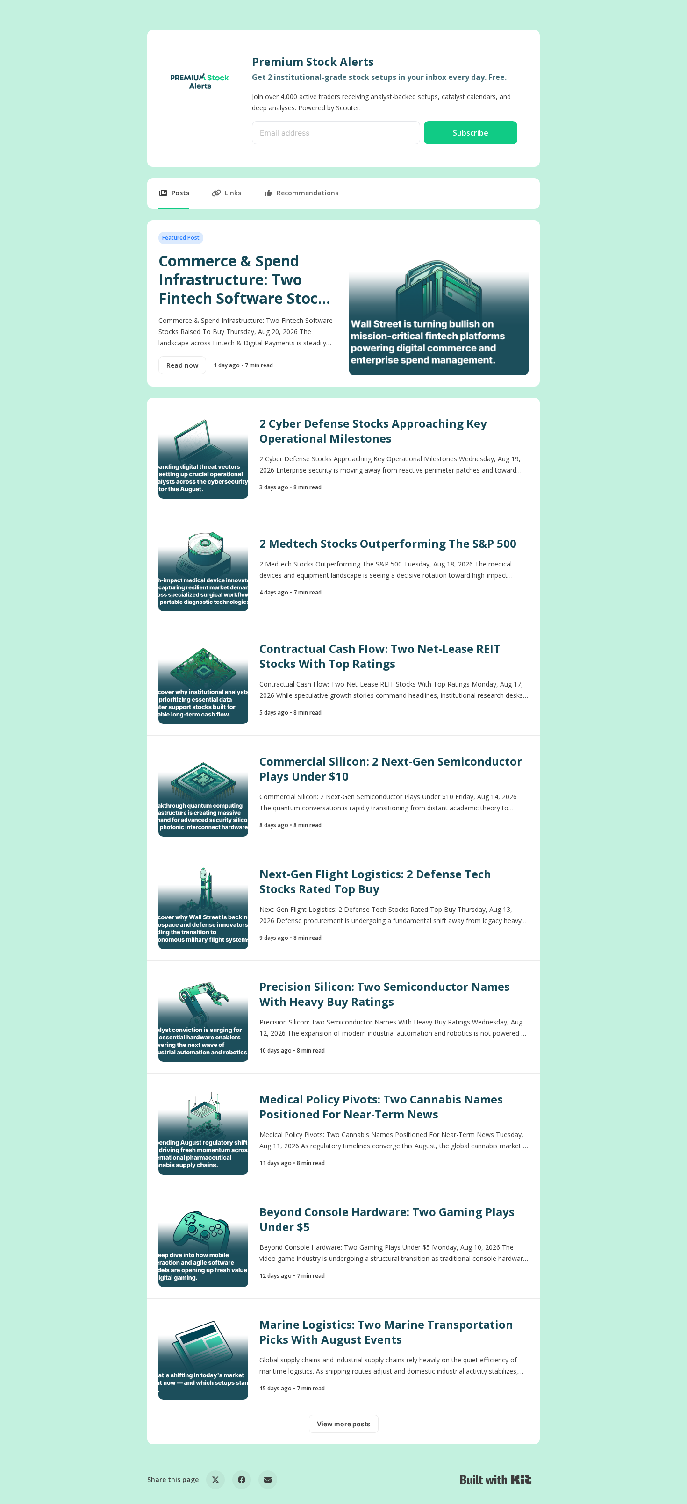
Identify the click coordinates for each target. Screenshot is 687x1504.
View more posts (344, 1424)
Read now (182, 365)
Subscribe (470, 133)
